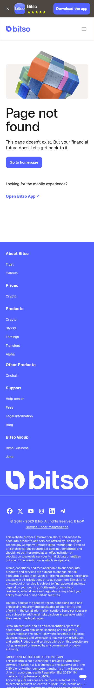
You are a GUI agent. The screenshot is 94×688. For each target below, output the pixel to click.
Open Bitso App (20, 196)
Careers (12, 273)
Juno (9, 457)
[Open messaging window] (83, 677)
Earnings (12, 337)
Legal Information (19, 416)
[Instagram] (41, 511)
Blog (9, 425)
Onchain (12, 375)
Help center (15, 399)
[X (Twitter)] (20, 511)
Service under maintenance (47, 527)
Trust (9, 264)
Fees (9, 407)
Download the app (71, 8)
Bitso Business (17, 448)
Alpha (10, 354)
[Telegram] (63, 511)
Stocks (11, 328)
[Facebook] (10, 511)
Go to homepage (24, 162)
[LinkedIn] (52, 511)
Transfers (13, 345)
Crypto (11, 296)
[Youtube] (31, 511)
